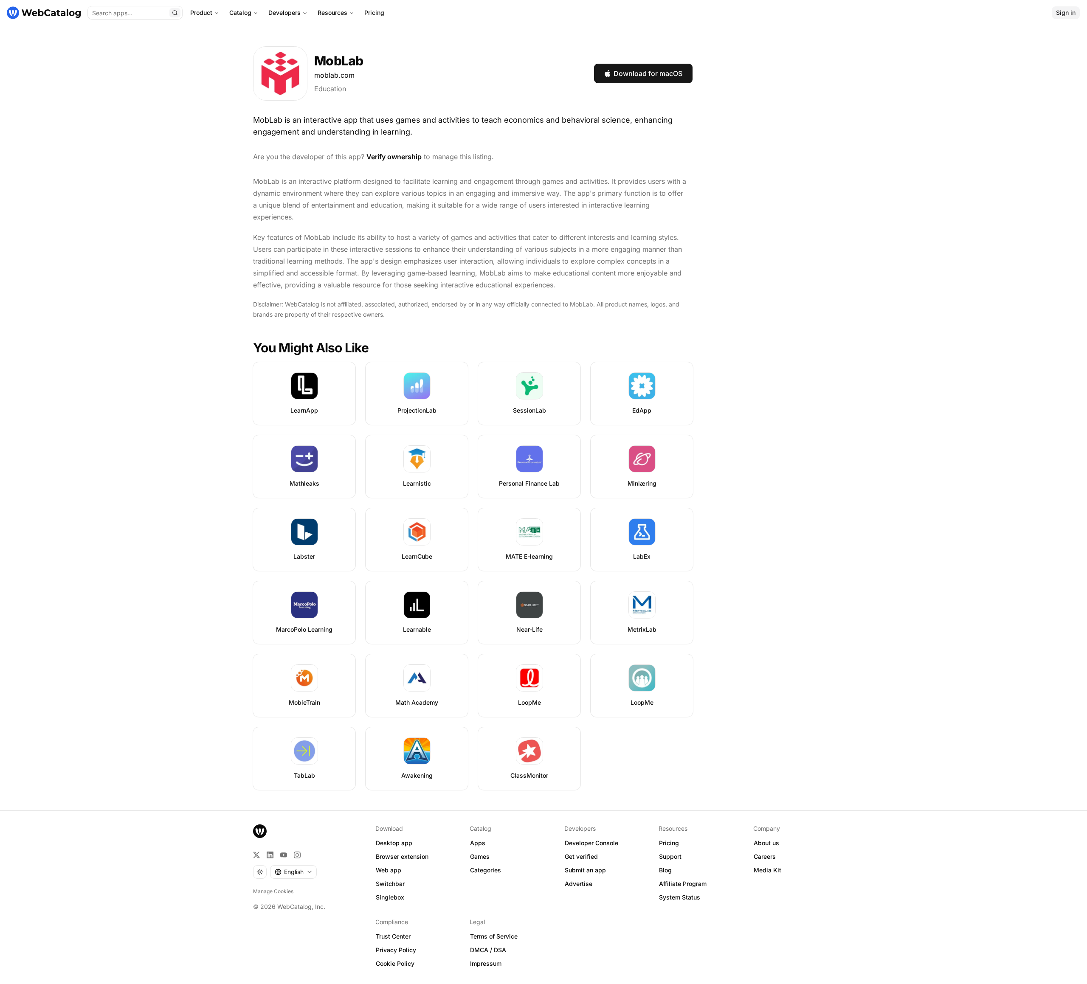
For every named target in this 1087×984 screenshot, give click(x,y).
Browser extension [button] (402, 856)
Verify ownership (394, 156)
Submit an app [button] (585, 870)
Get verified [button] (581, 856)
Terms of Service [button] (494, 936)
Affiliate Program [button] (683, 883)
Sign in (1066, 12)
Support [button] (670, 856)
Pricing (374, 12)
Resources (332, 12)
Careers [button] (765, 856)
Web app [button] (388, 870)
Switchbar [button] (390, 883)
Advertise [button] (578, 883)
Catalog (240, 12)
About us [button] (766, 842)
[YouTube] (283, 855)
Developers (284, 12)
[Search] (175, 13)
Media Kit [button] (767, 870)
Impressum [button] (485, 963)
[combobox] (293, 872)
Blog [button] (665, 870)
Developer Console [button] (591, 842)
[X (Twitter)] (256, 855)
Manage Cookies (273, 891)
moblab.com (334, 75)
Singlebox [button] (390, 897)
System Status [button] (679, 897)
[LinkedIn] (270, 855)
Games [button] (480, 856)
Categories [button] (485, 870)
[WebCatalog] (260, 831)
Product (201, 12)
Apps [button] (477, 842)
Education (330, 88)
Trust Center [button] (393, 936)
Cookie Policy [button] (395, 963)
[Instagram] (297, 855)
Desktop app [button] (394, 842)
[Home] (44, 13)
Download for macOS (648, 73)
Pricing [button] (669, 842)
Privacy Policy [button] (396, 949)
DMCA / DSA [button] (488, 949)
